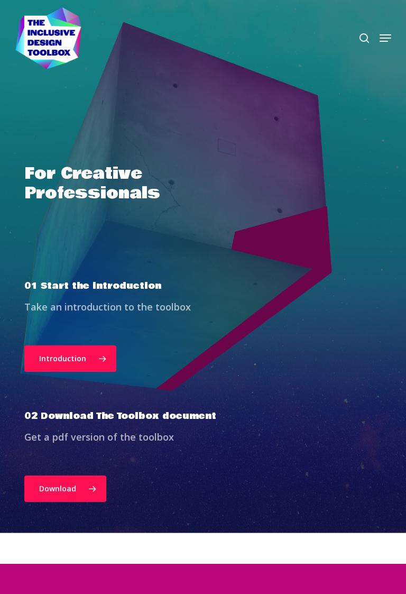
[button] (385, 38)
